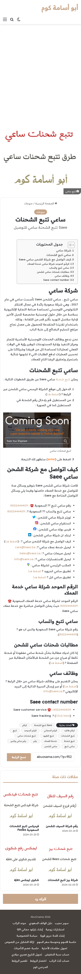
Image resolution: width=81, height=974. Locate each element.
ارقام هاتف (69, 730)
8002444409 (19, 505)
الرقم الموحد (30, 730)
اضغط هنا (53, 394)
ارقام (24, 725)
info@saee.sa (23, 559)
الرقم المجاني (50, 730)
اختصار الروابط (38, 960)
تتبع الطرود (48, 735)
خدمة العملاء (50, 741)
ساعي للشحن (50, 746)
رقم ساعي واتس (18, 741)
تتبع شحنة (63, 379)
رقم (35, 741)
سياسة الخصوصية (27, 935)
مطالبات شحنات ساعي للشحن (53, 271)
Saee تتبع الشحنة (43, 725)
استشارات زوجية (55, 929)
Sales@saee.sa (29, 553)
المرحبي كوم (40, 967)
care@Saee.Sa (25, 547)
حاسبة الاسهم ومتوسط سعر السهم (56, 941)
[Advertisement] (40, 70)
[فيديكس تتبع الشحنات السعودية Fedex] (21, 804)
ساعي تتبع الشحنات (58, 254)
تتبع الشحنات (68, 735)
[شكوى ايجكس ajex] (21, 858)
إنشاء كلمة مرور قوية (52, 935)
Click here (63, 716)
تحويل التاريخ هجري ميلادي (27, 954)
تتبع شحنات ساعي (26, 735)
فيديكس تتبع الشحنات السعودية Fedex (24, 828)
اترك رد (40, 899)
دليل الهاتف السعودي (40, 923)
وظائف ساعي (62, 275)
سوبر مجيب (62, 923)
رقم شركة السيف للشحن (62, 826)
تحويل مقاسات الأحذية (54, 948)
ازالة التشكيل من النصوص (19, 941)
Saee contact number (56, 279)
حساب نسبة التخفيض (57, 954)
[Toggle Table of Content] (69, 245)
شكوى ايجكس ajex (26, 880)
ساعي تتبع (69, 746)
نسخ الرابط (19, 757)
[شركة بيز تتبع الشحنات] (60, 858)
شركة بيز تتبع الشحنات (63, 880)
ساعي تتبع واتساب (59, 267)
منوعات (28, 203)
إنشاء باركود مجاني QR (30, 929)
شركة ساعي (63, 250)
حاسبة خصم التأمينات (26, 948)
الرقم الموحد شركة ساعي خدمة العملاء (48, 263)
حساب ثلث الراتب (59, 960)
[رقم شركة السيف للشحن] (60, 804)
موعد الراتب (19, 923)
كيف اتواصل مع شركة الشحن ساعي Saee (45, 259)
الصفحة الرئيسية (45, 203)
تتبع (15, 730)
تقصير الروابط (19, 960)
